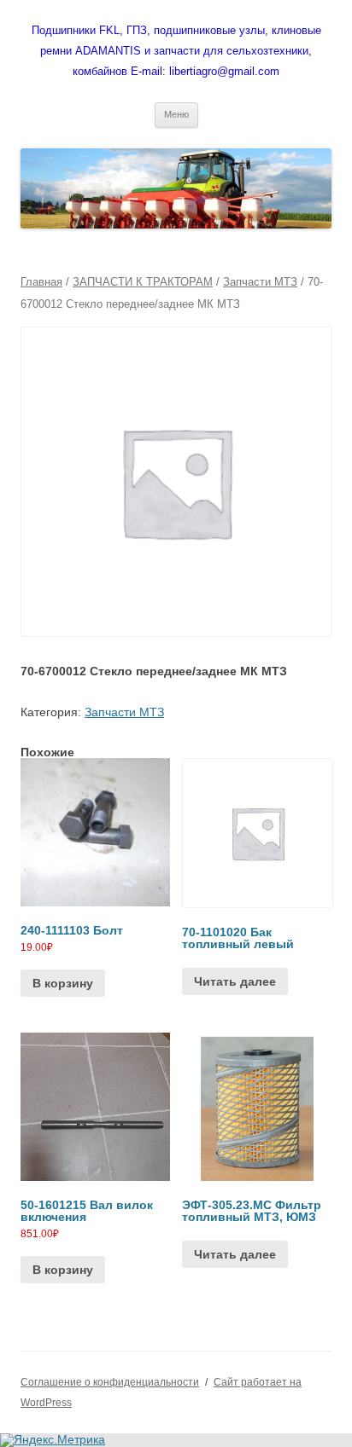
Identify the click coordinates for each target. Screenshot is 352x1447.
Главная (41, 281)
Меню (176, 114)
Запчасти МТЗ (260, 281)
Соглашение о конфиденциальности (110, 1382)
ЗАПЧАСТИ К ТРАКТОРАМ (143, 281)
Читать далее (235, 981)
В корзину (62, 983)
